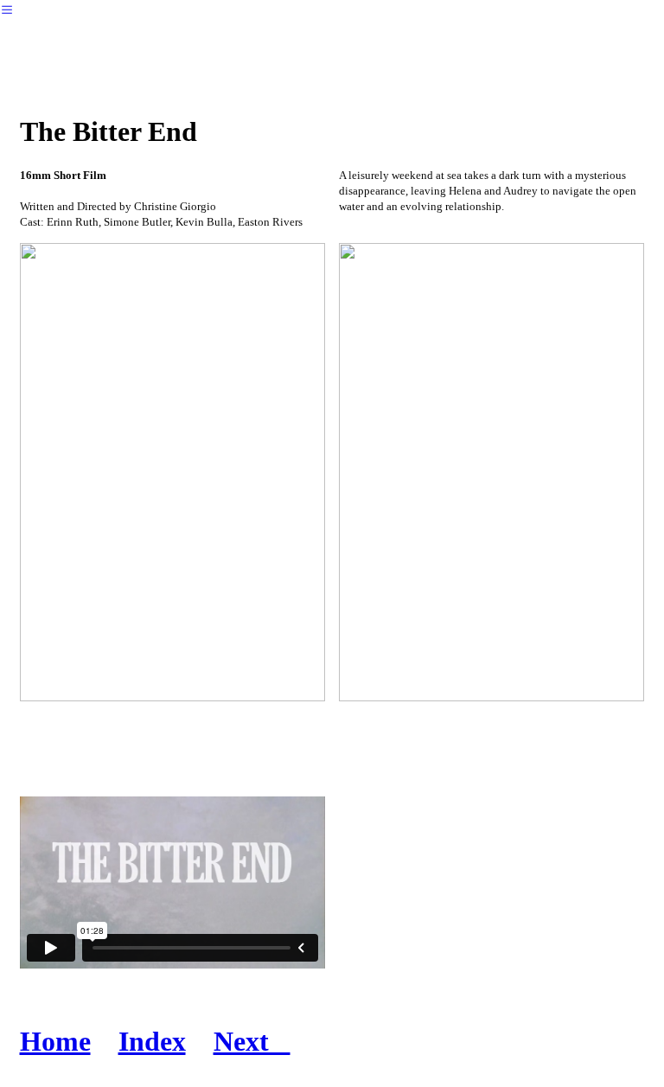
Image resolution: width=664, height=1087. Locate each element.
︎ (7, 10)
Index (152, 1041)
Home (55, 1041)
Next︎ (252, 1041)
